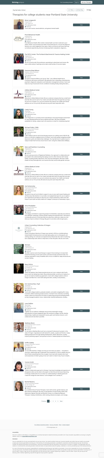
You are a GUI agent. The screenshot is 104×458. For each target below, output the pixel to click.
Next (61, 401)
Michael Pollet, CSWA (31, 127)
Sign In (77, 2)
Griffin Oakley (29, 343)
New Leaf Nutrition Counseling (35, 147)
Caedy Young (29, 110)
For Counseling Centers (66, 2)
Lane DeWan (29, 303)
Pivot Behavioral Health (32, 35)
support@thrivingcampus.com (29, 436)
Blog (60, 424)
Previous (44, 401)
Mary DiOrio (29, 264)
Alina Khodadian (30, 206)
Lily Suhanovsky (30, 186)
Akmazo (27, 245)
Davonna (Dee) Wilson (32, 70)
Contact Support (66, 424)
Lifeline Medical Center (32, 90)
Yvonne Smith (29, 362)
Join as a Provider (54, 424)
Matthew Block (30, 323)
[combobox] (38, 10)
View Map (80, 10)
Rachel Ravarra (29, 382)
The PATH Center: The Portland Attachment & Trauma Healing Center (47, 54)
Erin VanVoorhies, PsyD (32, 284)
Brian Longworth (30, 20)
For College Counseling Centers (41, 424)
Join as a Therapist (86, 2)
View (81, 25)
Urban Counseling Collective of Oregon (37, 225)
